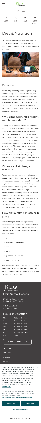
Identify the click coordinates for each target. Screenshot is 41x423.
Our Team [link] (7, 352)
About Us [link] (7, 348)
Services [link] (6, 361)
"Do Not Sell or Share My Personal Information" (17, 397)
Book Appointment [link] (20, 419)
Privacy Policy (6, 386)
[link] (20, 4)
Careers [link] (6, 357)
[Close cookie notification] (38, 367)
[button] (3, 4)
